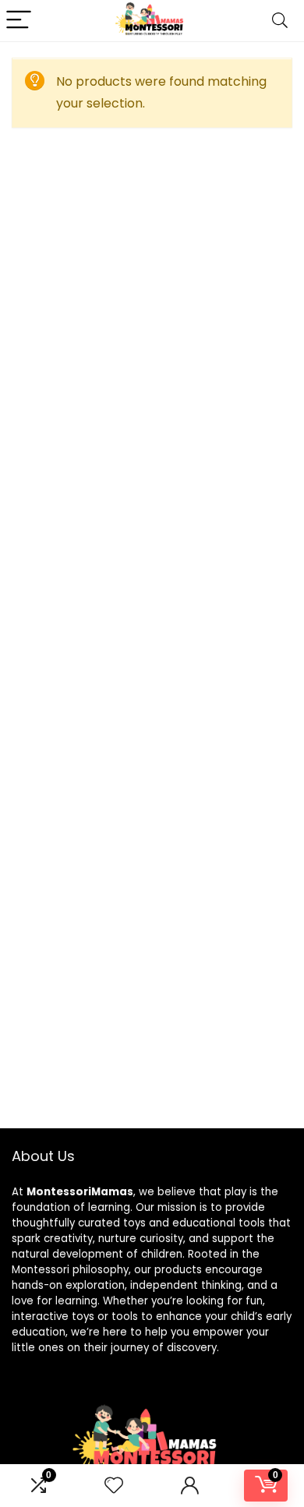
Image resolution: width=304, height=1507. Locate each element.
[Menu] (18, 20)
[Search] (280, 20)
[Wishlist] (113, 1485)
